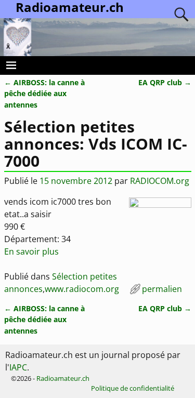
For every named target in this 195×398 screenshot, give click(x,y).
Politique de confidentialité (132, 388)
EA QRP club (164, 82)
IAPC (18, 367)
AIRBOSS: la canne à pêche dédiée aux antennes (44, 93)
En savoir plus (31, 251)
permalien (162, 289)
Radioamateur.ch (62, 378)
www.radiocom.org (82, 289)
